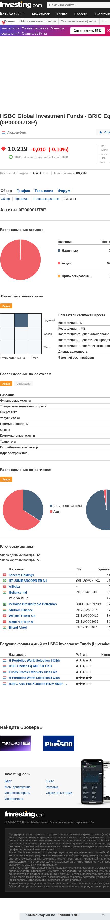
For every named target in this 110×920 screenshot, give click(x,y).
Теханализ (44, 190)
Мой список (41, 14)
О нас (50, 781)
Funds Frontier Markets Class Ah (33, 672)
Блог (8, 781)
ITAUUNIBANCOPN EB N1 (28, 581)
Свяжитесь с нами (59, 793)
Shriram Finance (21, 610)
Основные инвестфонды (79, 21)
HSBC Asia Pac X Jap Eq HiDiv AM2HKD (38, 684)
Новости (80, 14)
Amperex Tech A (21, 622)
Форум (64, 190)
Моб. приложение (18, 787)
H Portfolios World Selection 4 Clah (34, 678)
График (23, 190)
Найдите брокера (19, 727)
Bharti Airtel (18, 627)
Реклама (52, 787)
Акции (6, 306)
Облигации (23, 383)
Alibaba (14, 586)
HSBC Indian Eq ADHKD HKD (30, 666)
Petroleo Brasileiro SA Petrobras (33, 604)
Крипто (62, 14)
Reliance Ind (18, 592)
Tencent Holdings (21, 575)
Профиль (21, 199)
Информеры (14, 799)
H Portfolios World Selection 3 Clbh (34, 660)
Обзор (5, 199)
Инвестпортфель (17, 793)
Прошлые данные (46, 199)
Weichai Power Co (22, 616)
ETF (104, 21)
